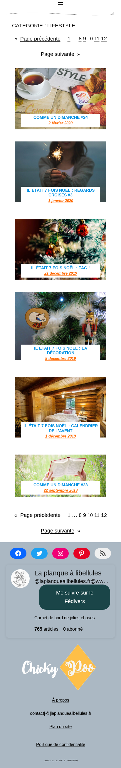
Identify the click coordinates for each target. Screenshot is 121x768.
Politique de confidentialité (60, 744)
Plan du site (60, 726)
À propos (60, 699)
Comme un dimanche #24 (60, 117)
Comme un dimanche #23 (60, 484)
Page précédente (37, 39)
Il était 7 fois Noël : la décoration (60, 350)
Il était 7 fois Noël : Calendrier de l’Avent (60, 428)
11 (97, 38)
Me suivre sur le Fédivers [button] (74, 597)
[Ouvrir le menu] (60, 3)
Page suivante (60, 54)
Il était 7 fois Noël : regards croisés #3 (61, 193)
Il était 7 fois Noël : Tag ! (60, 268)
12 (104, 38)
